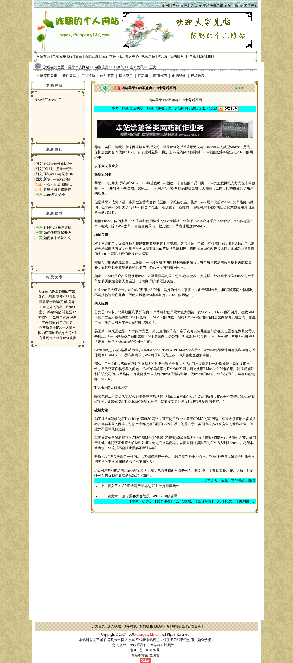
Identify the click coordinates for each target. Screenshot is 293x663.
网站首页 (43, 56)
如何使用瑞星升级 (57, 233)
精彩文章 (75, 56)
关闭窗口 (246, 501)
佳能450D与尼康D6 (58, 174)
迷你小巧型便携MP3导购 (57, 297)
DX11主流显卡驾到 (58, 169)
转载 (125, 109)
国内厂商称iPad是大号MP (57, 333)
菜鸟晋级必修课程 (57, 189)
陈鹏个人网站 (78, 67)
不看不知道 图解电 (57, 184)
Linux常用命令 (54, 195)
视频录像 (148, 56)
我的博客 (177, 56)
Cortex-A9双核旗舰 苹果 (57, 292)
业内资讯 (137, 67)
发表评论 (163, 501)
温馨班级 (91, 56)
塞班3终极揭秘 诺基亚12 (57, 312)
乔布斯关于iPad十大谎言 (57, 328)
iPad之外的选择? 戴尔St (57, 307)
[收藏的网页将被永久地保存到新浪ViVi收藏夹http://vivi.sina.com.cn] (228, 109)
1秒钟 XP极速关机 (57, 228)
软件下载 (116, 56)
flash (103, 56)
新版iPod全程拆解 (56, 179)
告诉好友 (204, 501)
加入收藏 (184, 501)
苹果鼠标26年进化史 (57, 322)
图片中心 (132, 56)
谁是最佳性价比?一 (57, 164)
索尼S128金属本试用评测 (57, 317)
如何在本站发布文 (57, 238)
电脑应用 (59, 56)
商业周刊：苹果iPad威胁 (57, 338)
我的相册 (205, 56)
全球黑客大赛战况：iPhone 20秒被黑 (149, 496)
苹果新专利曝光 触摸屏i (57, 302)
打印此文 (225, 501)
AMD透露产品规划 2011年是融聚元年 (150, 486)
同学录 (191, 56)
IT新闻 (119, 67)
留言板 (162, 56)
